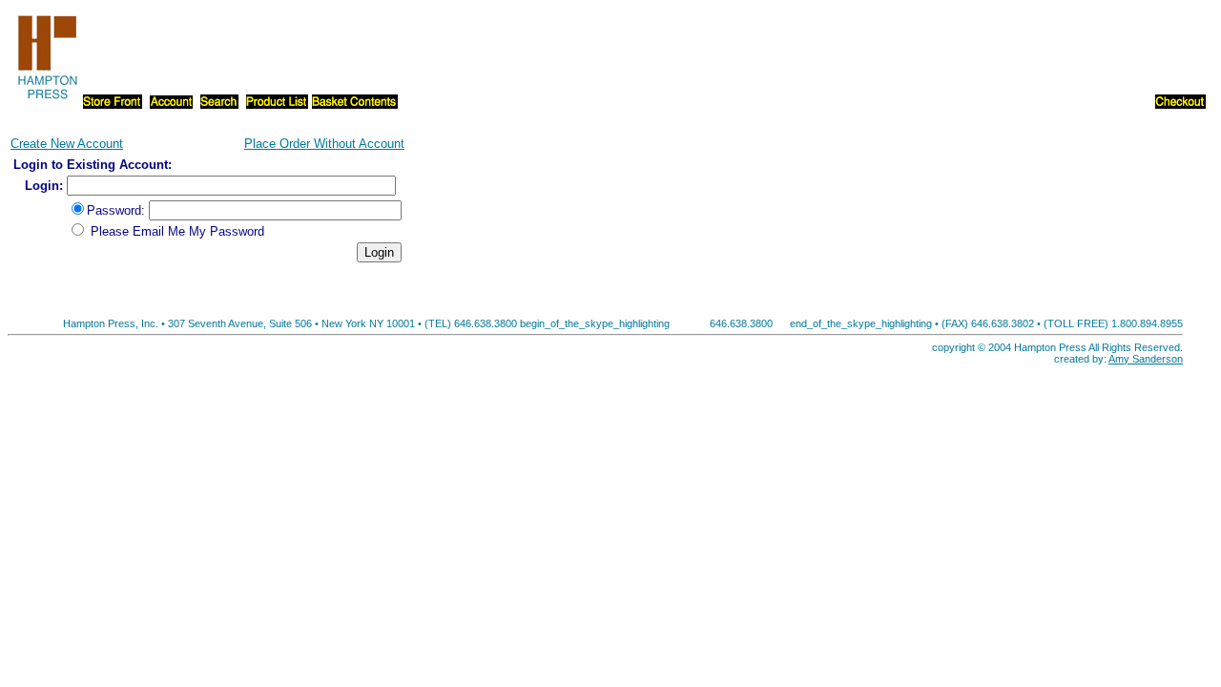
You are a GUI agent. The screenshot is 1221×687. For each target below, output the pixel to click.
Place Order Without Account (324, 143)
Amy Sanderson (1145, 358)
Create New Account (66, 143)
